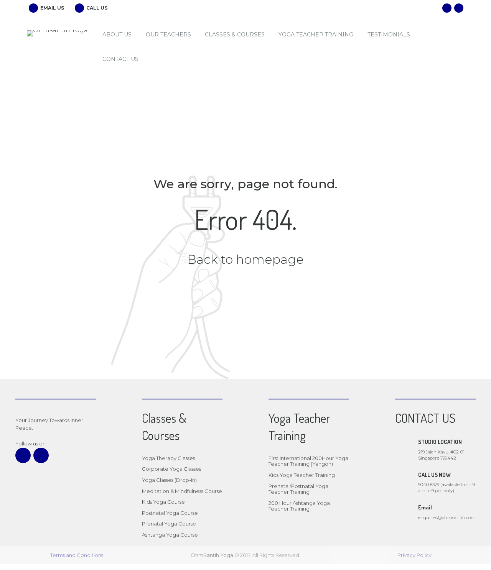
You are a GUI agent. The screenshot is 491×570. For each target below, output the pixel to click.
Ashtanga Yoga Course (170, 535)
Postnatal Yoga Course (170, 513)
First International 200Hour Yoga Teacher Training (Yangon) (308, 461)
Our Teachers (168, 34)
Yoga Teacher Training (315, 34)
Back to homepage (245, 259)
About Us (117, 34)
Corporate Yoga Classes (171, 469)
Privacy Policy (414, 555)
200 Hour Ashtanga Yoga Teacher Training (299, 506)
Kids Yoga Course (163, 502)
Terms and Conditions (76, 555)
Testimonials (388, 34)
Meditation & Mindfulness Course (182, 491)
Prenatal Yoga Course (169, 524)
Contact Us (120, 59)
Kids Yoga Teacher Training (302, 475)
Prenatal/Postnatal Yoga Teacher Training (298, 489)
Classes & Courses (235, 34)
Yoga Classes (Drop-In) (169, 480)
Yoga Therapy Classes (168, 458)
